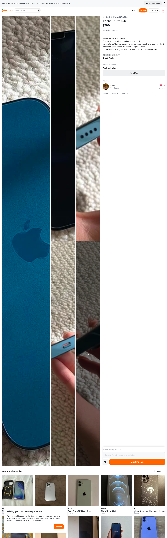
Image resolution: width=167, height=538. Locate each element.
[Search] (39, 10)
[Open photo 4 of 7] (63, 353)
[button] (159, 471)
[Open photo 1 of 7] (26, 241)
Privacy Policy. (39, 520)
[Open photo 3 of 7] (88, 128)
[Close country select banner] (164, 2)
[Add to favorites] (105, 462)
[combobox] (26, 10)
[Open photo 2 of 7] (63, 128)
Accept (59, 527)
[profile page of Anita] (106, 86)
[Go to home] (6, 10)
